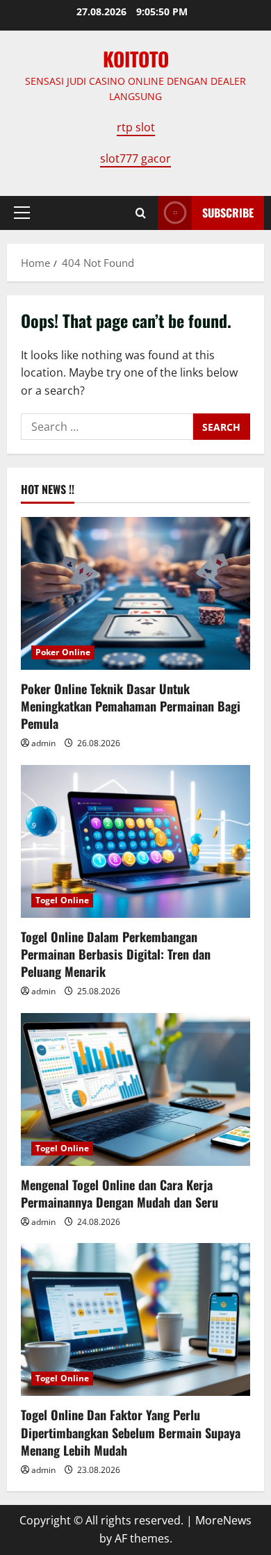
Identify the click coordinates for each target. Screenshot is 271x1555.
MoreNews (223, 1520)
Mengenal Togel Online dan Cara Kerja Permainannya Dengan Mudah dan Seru (119, 1193)
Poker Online (62, 652)
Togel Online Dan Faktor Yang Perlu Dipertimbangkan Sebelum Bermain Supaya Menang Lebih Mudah (130, 1432)
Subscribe (228, 212)
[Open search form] (141, 213)
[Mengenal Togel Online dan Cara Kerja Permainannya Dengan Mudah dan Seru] (135, 1089)
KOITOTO (136, 58)
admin (43, 743)
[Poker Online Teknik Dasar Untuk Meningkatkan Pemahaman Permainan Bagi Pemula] (135, 593)
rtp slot (136, 127)
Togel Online (62, 900)
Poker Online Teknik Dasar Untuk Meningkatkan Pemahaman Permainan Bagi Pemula (130, 706)
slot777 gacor (135, 158)
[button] (22, 212)
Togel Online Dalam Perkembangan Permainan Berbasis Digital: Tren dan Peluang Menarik (116, 954)
